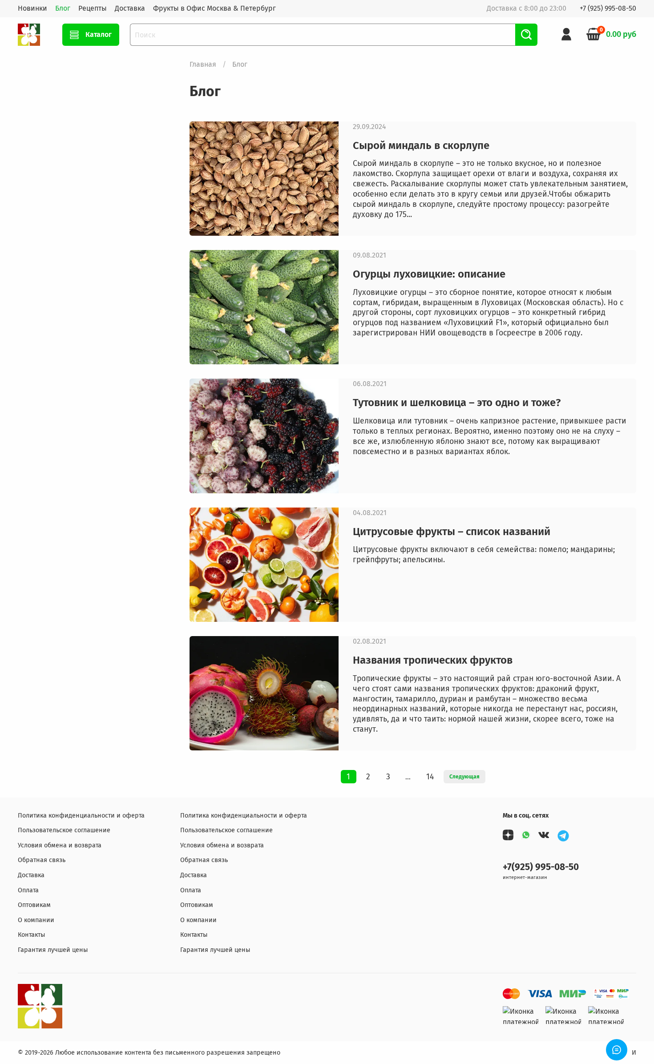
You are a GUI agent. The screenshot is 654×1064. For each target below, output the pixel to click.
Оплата (28, 890)
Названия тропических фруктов (433, 660)
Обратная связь (41, 860)
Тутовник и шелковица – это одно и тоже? (457, 402)
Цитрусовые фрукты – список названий (451, 531)
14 (430, 777)
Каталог (98, 34)
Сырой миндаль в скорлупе (421, 145)
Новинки (32, 8)
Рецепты (92, 8)
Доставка (130, 8)
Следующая (464, 777)
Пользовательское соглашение (64, 830)
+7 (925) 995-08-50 (608, 8)
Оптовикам (34, 905)
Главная (203, 64)
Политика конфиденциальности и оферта (81, 815)
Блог (62, 8)
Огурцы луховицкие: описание (429, 274)
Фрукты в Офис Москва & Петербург (214, 8)
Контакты (31, 935)
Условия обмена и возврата (59, 845)
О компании (36, 920)
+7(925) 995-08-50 (541, 867)
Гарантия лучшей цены (53, 950)
